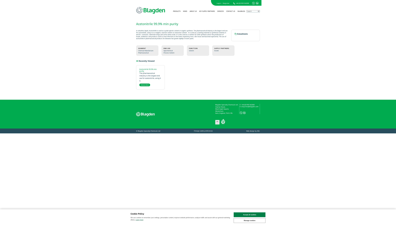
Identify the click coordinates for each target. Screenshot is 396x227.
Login (219, 3)
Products (177, 11)
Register (226, 3)
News (185, 11)
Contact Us (230, 11)
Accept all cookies (249, 215)
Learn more (139, 220)
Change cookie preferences (203, 131)
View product (145, 85)
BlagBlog (241, 11)
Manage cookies (249, 220)
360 (258, 131)
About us (193, 11)
